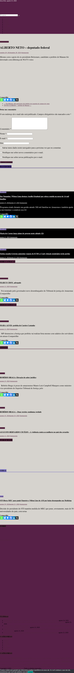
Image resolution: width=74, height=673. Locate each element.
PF (37, 664)
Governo (34, 661)
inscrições (51, 661)
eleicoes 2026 (9, 661)
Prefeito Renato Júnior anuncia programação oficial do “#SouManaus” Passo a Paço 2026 (31, 620)
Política (6, 33)
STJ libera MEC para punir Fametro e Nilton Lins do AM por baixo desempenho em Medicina (35, 500)
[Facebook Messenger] (7, 99)
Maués (71, 661)
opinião (24, 664)
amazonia (25, 658)
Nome (3, 133)
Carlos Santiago (46, 658)
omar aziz (14, 664)
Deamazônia (2, 661)
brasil (34, 658)
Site (1, 143)
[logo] (5, 538)
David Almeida (66, 658)
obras (7, 664)
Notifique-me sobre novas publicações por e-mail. (22, 157)
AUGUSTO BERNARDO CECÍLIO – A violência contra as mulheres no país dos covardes (34, 432)
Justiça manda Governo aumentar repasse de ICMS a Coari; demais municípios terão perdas (35, 253)
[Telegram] (4, 99)
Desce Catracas (8, 31)
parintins (31, 664)
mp (0, 664)
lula (59, 661)
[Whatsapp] (1, 99)
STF (28, 666)
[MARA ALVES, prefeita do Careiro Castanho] (5, 318)
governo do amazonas (42, 661)
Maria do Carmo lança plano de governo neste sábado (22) (22, 233)
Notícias (6, 19)
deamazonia (25, 52)
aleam (9, 658)
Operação (19, 664)
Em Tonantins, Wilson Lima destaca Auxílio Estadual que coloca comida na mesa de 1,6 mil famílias (34, 622)
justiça (56, 661)
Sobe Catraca (4, 278)
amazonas (16, 657)
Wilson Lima (51, 666)
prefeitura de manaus (61, 664)
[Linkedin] (13, 99)
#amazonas (3, 658)
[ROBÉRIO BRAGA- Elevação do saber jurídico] (19, 370)
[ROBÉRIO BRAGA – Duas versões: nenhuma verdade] (6, 404)
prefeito (44, 664)
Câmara (58, 658)
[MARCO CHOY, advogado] (5, 275)
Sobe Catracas (8, 29)
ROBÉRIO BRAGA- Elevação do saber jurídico (18, 377)
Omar (10, 664)
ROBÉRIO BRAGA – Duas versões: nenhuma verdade (20, 411)
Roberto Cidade (11, 666)
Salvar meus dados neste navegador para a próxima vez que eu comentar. (31, 147)
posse (39, 664)
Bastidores (7, 28)
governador (27, 661)
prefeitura (51, 664)
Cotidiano (7, 24)
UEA (44, 666)
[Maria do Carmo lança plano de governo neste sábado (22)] (6, 226)
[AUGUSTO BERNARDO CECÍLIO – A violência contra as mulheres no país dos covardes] (6, 425)
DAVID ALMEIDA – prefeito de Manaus (17, 105)
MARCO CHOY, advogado (10, 282)
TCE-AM (33, 666)
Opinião (6, 22)
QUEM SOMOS (5, 540)
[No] (34, 672)
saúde (25, 666)
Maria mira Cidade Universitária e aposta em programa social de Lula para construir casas (31, 632)
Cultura (6, 21)
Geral (5, 26)
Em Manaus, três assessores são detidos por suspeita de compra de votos (27, 104)
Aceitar (30, 672)
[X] (16, 99)
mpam (4, 664)
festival (14, 661)
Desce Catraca (4, 42)
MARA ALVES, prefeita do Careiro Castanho (17, 325)
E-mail (3, 138)
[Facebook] (10, 99)
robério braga (20, 666)
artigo (30, 658)
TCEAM (40, 666)
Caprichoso (39, 658)
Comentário (5, 129)
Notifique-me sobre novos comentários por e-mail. (22, 152)
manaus (65, 660)
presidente (3, 666)
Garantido (20, 661)
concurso (54, 658)
